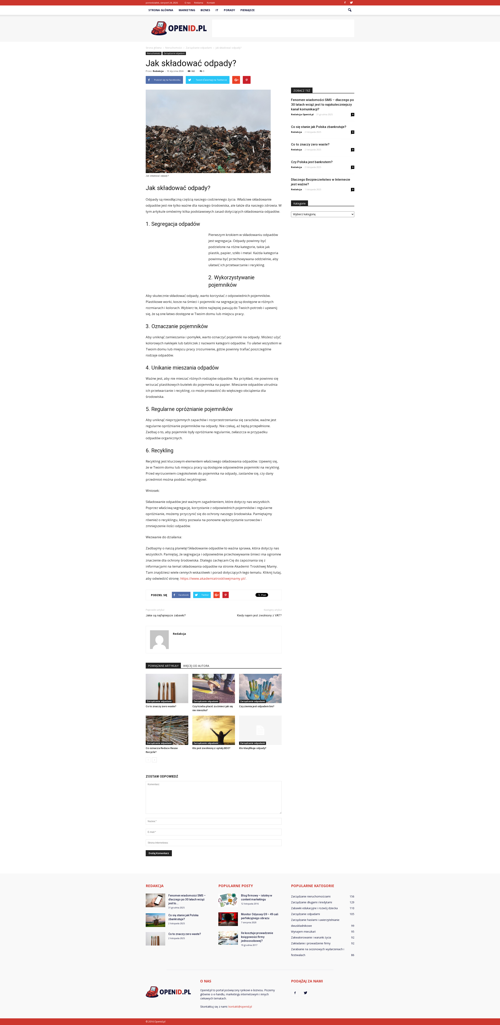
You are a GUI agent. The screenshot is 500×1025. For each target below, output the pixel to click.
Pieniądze (247, 10)
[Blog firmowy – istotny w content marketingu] (228, 900)
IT (217, 10)
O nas (187, 2)
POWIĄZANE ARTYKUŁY (163, 666)
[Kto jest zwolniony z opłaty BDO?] (213, 730)
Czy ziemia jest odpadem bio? (256, 706)
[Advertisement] (283, 28)
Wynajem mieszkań (303, 931)
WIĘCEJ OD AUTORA (196, 666)
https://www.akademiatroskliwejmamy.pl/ (213, 578)
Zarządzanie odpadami (174, 53)
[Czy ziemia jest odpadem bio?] (260, 688)
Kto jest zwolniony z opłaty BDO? (211, 748)
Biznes (205, 10)
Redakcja (158, 71)
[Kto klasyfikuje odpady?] (260, 730)
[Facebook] (345, 2)
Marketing (187, 10)
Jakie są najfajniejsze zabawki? (166, 615)
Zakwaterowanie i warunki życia (311, 937)
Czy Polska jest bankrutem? (312, 162)
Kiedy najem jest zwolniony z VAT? (259, 615)
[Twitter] (351, 2)
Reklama (198, 2)
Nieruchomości (153, 53)
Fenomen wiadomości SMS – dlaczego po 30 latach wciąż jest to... (187, 899)
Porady (229, 10)
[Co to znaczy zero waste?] (167, 688)
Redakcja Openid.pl (302, 114)
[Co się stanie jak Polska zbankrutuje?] (155, 920)
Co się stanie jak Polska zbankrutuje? (318, 127)
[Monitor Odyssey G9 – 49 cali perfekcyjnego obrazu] (228, 919)
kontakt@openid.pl (240, 1006)
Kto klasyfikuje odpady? (252, 748)
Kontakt (211, 2)
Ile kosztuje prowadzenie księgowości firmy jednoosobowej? (257, 936)
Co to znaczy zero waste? (161, 706)
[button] (349, 10)
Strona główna (160, 10)
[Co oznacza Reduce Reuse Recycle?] (167, 730)
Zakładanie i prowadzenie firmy (310, 943)
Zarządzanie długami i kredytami (311, 902)
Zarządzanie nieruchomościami (310, 896)
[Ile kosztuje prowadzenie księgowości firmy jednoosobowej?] (228, 938)
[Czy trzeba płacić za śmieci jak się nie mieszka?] (213, 688)
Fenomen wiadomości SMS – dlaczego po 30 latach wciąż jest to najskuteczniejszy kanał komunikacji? (322, 104)
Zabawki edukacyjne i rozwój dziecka (314, 908)
